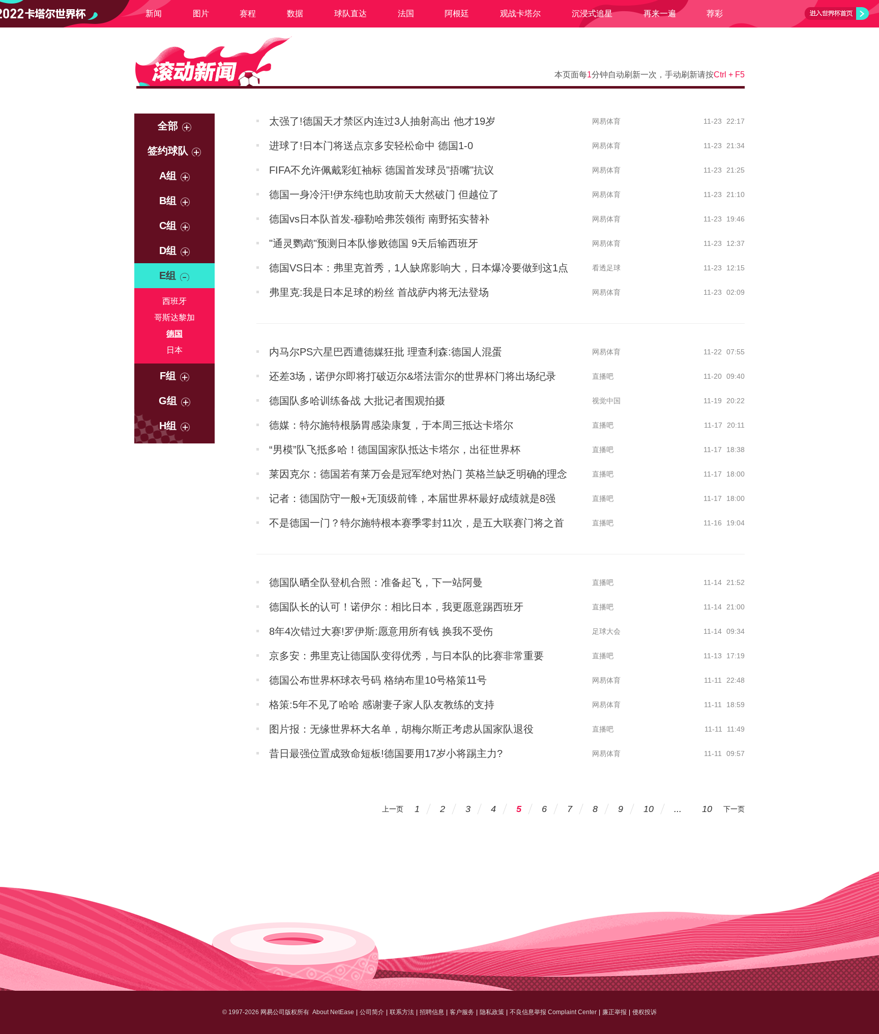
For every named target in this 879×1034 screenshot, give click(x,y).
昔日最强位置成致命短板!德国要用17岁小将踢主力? (386, 753)
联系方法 (402, 1012)
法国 (406, 13)
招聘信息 (432, 1012)
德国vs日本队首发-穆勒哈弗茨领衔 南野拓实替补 (379, 219)
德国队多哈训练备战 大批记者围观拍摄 (357, 400)
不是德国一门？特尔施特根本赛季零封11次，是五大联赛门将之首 (416, 522)
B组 (168, 200)
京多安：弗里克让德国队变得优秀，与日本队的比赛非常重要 (406, 655)
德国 (174, 333)
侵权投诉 (644, 1012)
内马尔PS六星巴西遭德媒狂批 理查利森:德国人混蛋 (385, 351)
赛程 (248, 13)
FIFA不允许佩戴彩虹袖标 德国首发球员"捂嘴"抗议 (381, 170)
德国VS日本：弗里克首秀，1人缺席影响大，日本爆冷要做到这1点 (418, 267)
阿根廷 (457, 13)
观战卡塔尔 (520, 13)
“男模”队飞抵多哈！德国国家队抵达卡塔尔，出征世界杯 (394, 449)
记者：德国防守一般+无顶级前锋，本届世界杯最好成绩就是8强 (412, 498)
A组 (168, 175)
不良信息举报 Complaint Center (553, 1012)
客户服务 (462, 1012)
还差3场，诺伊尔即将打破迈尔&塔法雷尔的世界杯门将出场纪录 (412, 376)
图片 (201, 13)
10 (648, 809)
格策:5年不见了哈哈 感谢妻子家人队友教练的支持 (381, 704)
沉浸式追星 (592, 13)
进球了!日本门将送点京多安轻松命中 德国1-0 (371, 145)
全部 (168, 125)
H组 (168, 425)
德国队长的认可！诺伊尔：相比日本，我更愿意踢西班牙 (396, 606)
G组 (168, 400)
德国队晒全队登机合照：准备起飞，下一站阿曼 (376, 582)
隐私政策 (492, 1012)
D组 (168, 250)
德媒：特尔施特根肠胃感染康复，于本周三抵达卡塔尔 (391, 425)
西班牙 (174, 301)
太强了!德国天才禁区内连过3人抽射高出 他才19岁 (382, 121)
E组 (167, 275)
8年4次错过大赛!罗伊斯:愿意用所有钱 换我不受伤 (381, 631)
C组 (168, 225)
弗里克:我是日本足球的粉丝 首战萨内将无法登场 (379, 292)
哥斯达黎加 (174, 317)
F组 (168, 375)
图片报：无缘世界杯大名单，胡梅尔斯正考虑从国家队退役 (401, 729)
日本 (174, 350)
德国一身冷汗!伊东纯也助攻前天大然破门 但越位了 (384, 194)
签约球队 (168, 150)
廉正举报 (614, 1012)
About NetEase (333, 1012)
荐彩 (715, 13)
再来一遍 (659, 13)
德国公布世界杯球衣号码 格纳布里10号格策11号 (378, 680)
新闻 (153, 13)
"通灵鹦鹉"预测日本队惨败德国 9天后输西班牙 (373, 243)
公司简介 (372, 1012)
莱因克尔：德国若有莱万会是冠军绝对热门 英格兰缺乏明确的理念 (418, 474)
